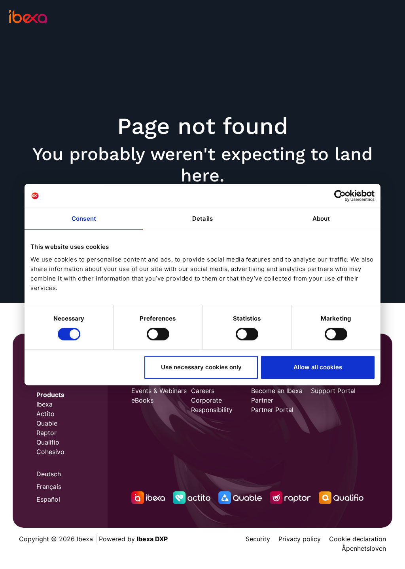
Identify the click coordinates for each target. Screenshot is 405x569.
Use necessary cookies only (201, 367)
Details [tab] (202, 218)
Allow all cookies (317, 367)
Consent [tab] (84, 218)
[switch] (158, 334)
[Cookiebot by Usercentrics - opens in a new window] (340, 196)
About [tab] (321, 218)
